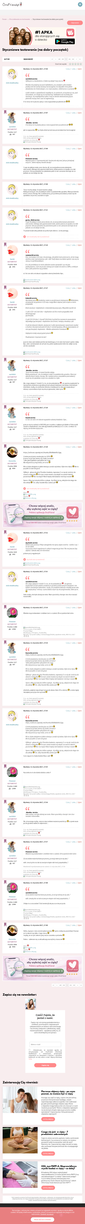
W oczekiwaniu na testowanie (19, 19)
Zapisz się (45, 1065)
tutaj (30, 1059)
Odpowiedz (75, 23)
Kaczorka (12, 461)
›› (80, 59)
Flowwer (12, 622)
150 (63, 59)
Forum (4, 19)
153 (73, 59)
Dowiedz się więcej (46, 1214)
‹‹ (52, 59)
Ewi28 (12, 259)
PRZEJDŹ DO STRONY (42, 1219)
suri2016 (12, 127)
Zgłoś (80, 69)
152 (70, 59)
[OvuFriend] (12, 6)
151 (66, 59)
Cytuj (68, 69)
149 (59, 59)
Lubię (73, 69)
